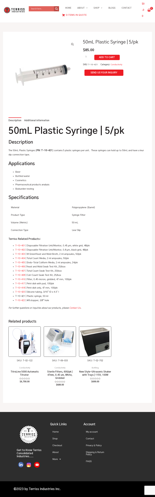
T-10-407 (20, 271)
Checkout (57, 445)
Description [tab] (14, 120)
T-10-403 (20, 254)
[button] (72, 44)
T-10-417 (20, 283)
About (81, 8)
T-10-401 (20, 245)
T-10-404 (20, 258)
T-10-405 (20, 262)
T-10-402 (20, 250)
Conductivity (116, 65)
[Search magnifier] (56, 8)
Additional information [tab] (36, 120)
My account (92, 432)
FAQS (89, 461)
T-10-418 (20, 288)
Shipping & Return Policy (95, 453)
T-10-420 (20, 292)
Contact (127, 8)
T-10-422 (20, 300)
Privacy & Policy (94, 445)
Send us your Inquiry (104, 73)
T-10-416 (20, 279)
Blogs (111, 8)
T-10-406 (20, 267)
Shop (96, 8)
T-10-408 (20, 275)
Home (68, 8)
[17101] (107, 57)
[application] (86, 8)
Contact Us (75, 308)
